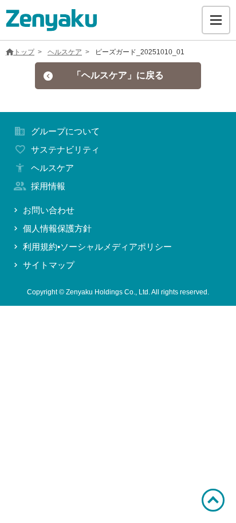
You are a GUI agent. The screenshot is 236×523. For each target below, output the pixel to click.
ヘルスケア (65, 52)
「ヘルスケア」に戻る (118, 75)
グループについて (65, 131)
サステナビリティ (65, 149)
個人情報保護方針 (57, 228)
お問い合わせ (48, 210)
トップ (24, 52)
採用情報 (48, 186)
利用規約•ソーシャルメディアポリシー (97, 246)
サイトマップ (48, 265)
